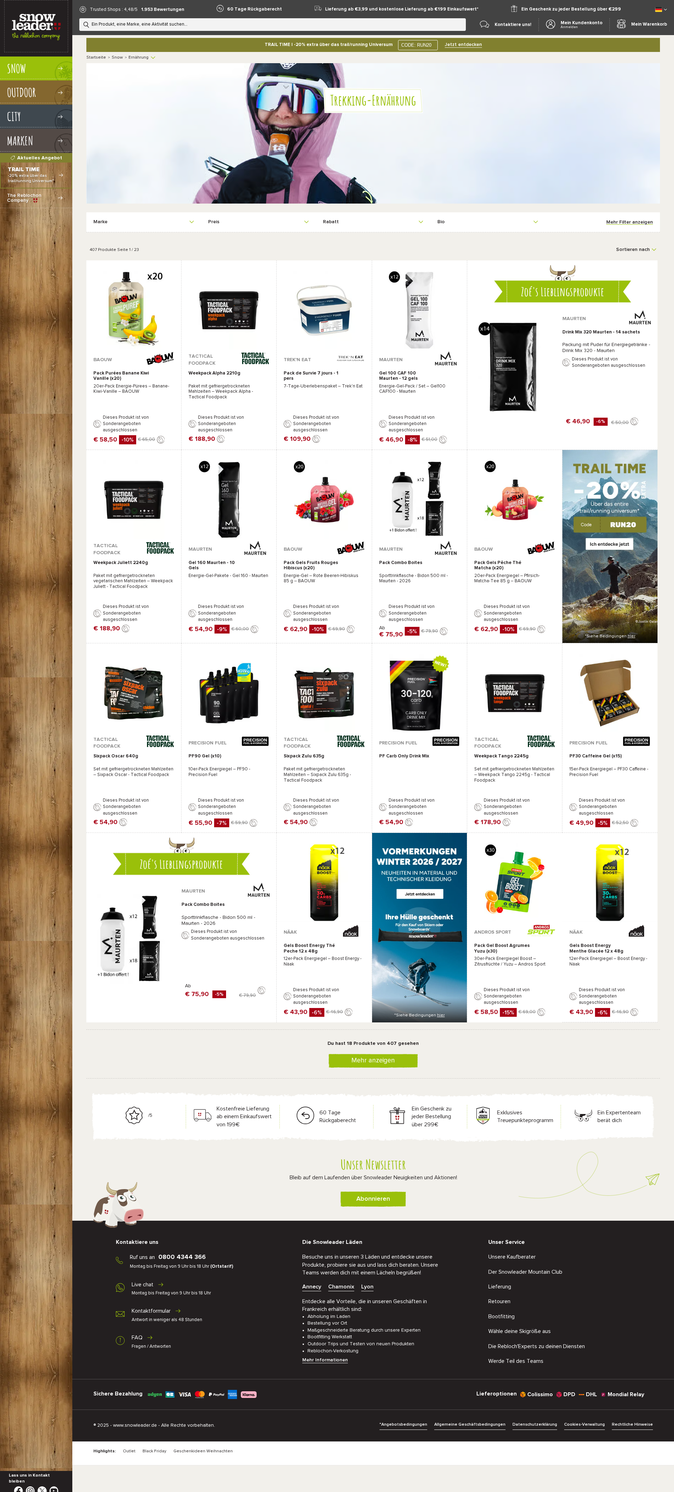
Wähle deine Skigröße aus (519, 1331)
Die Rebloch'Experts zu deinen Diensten (536, 1346)
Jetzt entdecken (463, 44)
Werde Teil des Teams (515, 1361)
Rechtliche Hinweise (632, 1425)
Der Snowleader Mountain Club (525, 1272)
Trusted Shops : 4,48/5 (114, 9)
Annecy (311, 1286)
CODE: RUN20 (416, 45)
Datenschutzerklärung (535, 1425)
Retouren (499, 1301)
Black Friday (154, 1451)
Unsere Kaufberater (512, 1257)
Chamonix (341, 1286)
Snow (117, 57)
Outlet (129, 1451)
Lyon (367, 1286)
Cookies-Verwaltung (584, 1425)
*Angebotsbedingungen (403, 1425)
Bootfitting (501, 1316)
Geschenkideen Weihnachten (203, 1451)
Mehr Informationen (325, 1360)
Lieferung (499, 1286)
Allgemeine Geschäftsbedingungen (469, 1425)
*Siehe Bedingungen (610, 636)
